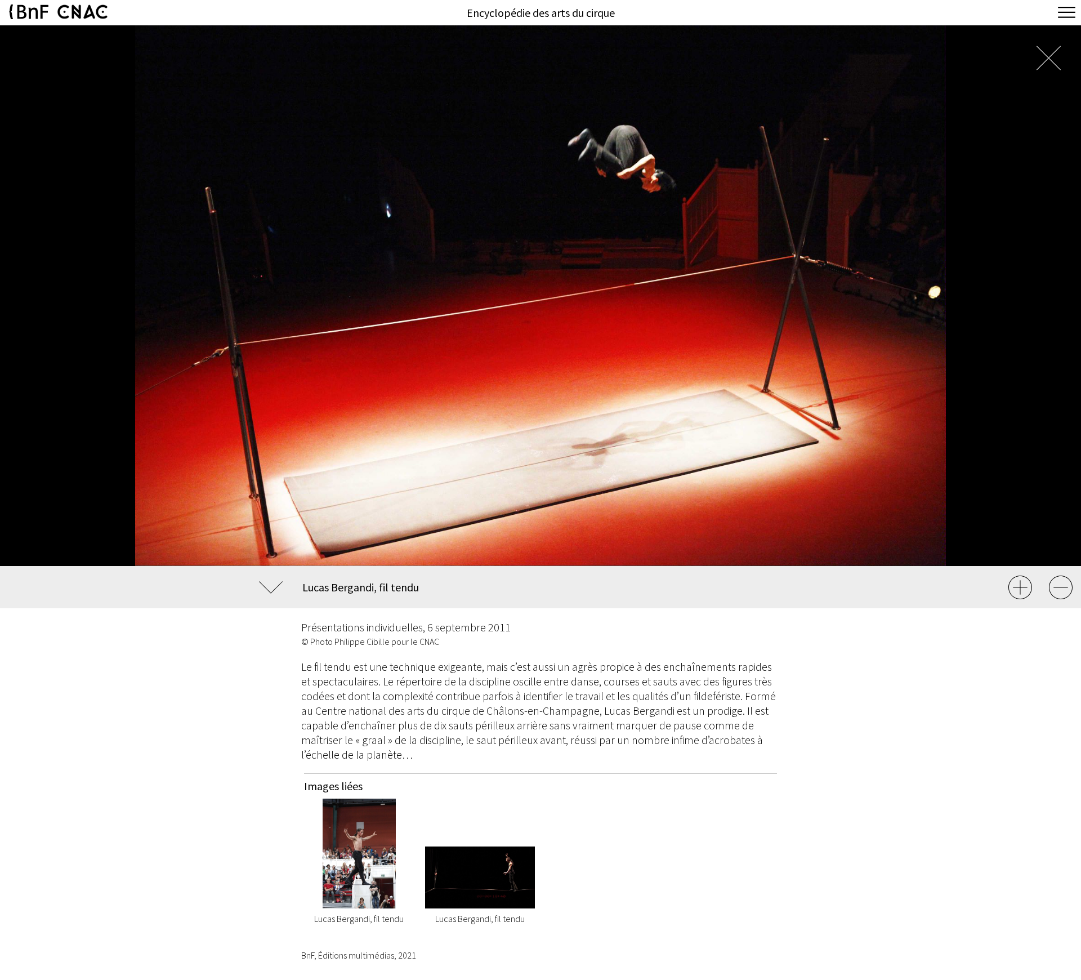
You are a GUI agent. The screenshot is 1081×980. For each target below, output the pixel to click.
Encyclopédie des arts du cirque (541, 13)
